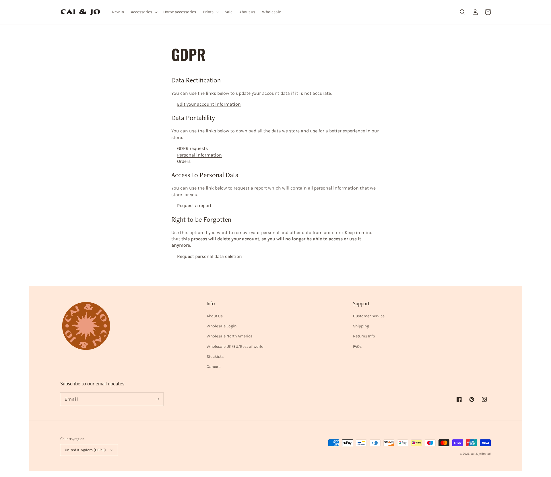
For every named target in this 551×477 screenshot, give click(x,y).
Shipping (361, 326)
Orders (184, 161)
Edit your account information (209, 104)
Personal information (199, 155)
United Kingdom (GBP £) (85, 450)
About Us (215, 316)
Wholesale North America (230, 336)
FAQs (357, 346)
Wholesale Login (221, 326)
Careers (213, 366)
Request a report (194, 205)
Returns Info (364, 336)
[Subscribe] (157, 399)
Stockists (215, 356)
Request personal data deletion (209, 256)
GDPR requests (192, 148)
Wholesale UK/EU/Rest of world (235, 346)
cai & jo (476, 453)
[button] (462, 12)
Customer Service (369, 316)
